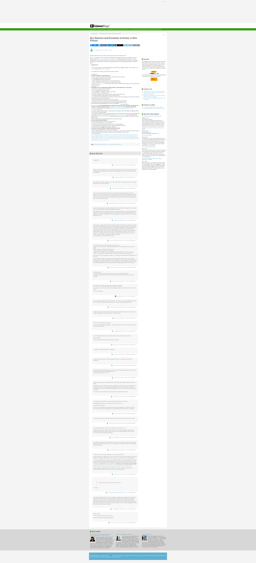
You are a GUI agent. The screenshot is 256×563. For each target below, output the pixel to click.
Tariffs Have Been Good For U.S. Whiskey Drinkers (154, 91)
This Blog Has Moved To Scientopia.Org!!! (151, 116)
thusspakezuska (94, 33)
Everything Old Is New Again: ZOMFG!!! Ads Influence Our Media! (152, 159)
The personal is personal (100, 83)
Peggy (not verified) (119, 331)
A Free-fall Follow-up (147, 534)
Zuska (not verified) (119, 220)
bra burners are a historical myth (117, 106)
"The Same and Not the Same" (149, 146)
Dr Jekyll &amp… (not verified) (117, 450)
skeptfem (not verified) (118, 509)
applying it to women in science (119, 114)
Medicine (135, 29)
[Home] (102, 26)
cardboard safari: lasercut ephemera (124, 534)
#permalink (132, 165)
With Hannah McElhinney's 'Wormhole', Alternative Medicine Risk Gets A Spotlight (154, 96)
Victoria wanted (95, 105)
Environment (110, 29)
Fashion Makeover (106, 68)
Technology (150, 29)
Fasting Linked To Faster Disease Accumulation (153, 92)
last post (93, 57)
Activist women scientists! (103, 116)
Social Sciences (118, 29)
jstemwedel (121, 296)
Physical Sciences (101, 29)
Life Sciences (93, 29)
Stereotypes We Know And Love (101, 144)
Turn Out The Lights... (147, 135)
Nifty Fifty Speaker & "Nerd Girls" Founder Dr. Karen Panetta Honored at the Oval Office (100, 535)
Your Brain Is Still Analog (148, 94)
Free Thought (158, 29)
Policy (130, 29)
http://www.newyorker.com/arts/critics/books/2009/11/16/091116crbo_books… (116, 466)
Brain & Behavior (142, 29)
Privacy (110, 555)
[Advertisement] (128, 11)
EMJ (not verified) (119, 177)
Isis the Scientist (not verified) (117, 307)
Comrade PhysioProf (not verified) (116, 492)
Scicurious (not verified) (118, 188)
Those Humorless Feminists (115, 144)
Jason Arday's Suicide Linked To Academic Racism (154, 108)
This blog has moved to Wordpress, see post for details (153, 128)
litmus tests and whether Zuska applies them (107, 59)
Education (125, 29)
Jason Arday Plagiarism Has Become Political (153, 107)
